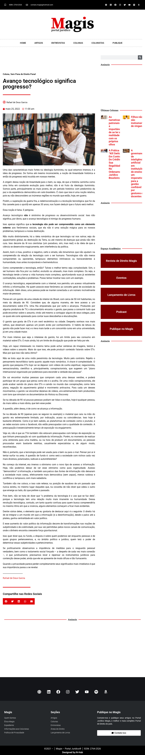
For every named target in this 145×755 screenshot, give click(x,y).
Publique (117, 43)
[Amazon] (139, 5)
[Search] (140, 57)
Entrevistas (58, 43)
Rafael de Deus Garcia (17, 102)
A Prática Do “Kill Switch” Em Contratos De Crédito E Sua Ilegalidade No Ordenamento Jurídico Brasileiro (116, 164)
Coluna (6, 74)
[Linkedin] (111, 5)
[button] (6, 601)
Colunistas (97, 43)
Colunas (78, 43)
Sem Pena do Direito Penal (23, 74)
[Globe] (106, 5)
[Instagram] (120, 5)
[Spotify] (134, 5)
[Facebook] (115, 5)
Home (23, 43)
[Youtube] (129, 5)
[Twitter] (125, 5)
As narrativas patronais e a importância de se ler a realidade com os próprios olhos (115, 130)
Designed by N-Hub (72, 752)
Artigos (38, 43)
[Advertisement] (49, 62)
